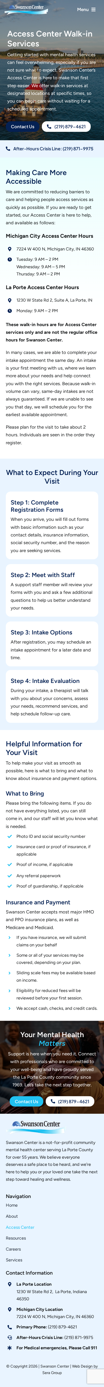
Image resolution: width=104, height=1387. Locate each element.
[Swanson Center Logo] (27, 6)
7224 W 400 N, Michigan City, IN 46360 (55, 1316)
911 (94, 1347)
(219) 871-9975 (54, 1337)
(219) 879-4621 (46, 1327)
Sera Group (52, 1372)
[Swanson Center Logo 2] (36, 1123)
